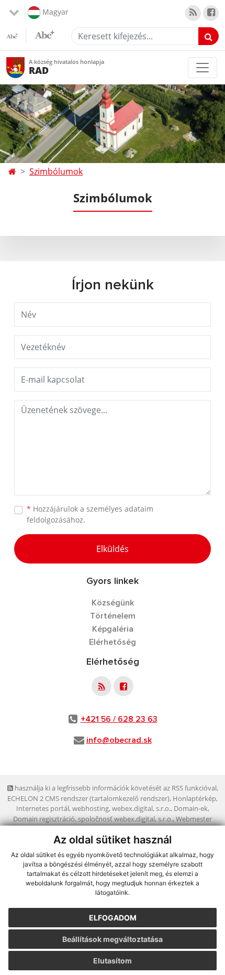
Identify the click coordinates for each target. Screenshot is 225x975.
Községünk (113, 603)
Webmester (194, 819)
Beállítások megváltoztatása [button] (112, 939)
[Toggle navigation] (202, 67)
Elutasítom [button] (112, 960)
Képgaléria (112, 629)
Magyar (54, 11)
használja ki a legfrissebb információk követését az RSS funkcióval (115, 788)
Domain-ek (191, 808)
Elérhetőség (112, 642)
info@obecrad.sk (119, 740)
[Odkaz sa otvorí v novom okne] (193, 13)
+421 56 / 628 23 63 (119, 719)
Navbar (25, 67)
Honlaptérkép (194, 798)
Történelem (113, 616)
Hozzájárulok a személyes (90, 514)
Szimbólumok (56, 171)
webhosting (90, 808)
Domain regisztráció (44, 819)
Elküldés (112, 549)
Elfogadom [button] (113, 917)
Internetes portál (42, 808)
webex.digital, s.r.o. (141, 808)
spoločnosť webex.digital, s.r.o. (125, 819)
